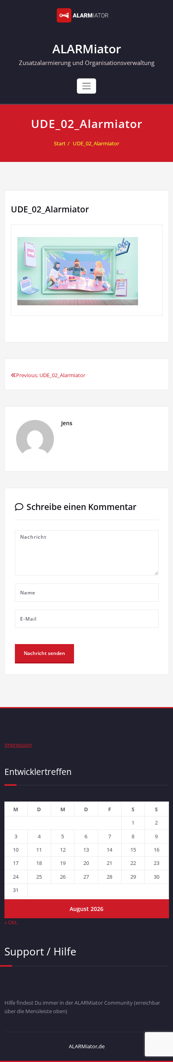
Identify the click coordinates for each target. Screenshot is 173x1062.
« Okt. (11, 922)
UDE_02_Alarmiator (96, 143)
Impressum (18, 744)
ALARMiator (86, 48)
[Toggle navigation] (86, 86)
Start (60, 143)
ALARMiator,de (87, 1046)
